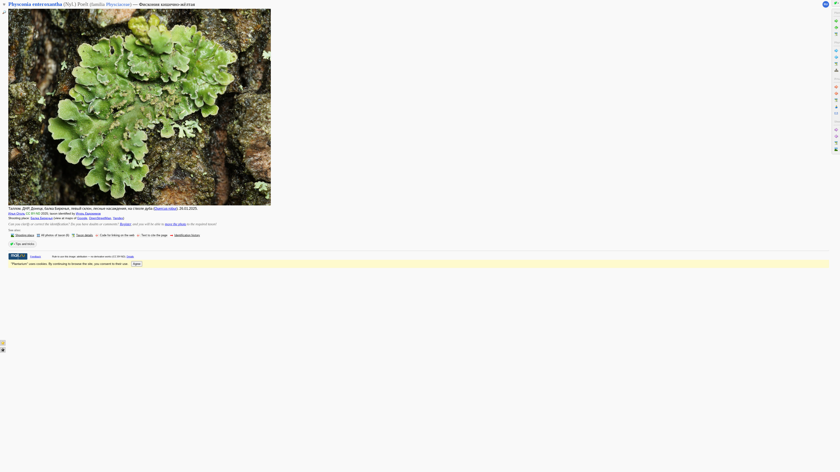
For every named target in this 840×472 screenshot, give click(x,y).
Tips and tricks (25, 244)
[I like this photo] (3, 343)
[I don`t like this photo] (3, 350)
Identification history (187, 235)
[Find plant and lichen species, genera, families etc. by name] (4, 12)
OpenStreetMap (100, 218)
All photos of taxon (53, 235)
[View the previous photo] (35, 107)
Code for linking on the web (117, 235)
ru (826, 4)
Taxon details (84, 235)
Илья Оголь (16, 213)
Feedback (35, 256)
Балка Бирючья (42, 218)
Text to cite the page (154, 235)
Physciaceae (118, 4)
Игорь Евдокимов (88, 213)
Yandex (118, 218)
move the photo (175, 224)
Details (130, 256)
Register (125, 224)
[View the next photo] (243, 107)
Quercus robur (165, 208)
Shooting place (24, 235)
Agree (136, 264)
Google (82, 218)
